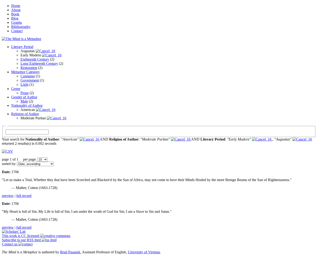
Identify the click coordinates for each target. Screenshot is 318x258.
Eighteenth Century (34, 59)
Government (29, 80)
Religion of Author (25, 114)
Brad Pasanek (70, 252)
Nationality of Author (27, 105)
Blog (14, 18)
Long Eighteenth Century (39, 63)
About (15, 10)
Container (27, 76)
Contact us (10, 244)
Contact (17, 31)
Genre (15, 89)
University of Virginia (144, 252)
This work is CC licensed (21, 236)
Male (24, 101)
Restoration (28, 68)
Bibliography (20, 27)
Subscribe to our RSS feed (22, 240)
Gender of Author (24, 97)
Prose (24, 93)
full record (23, 196)
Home (15, 6)
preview (8, 196)
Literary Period (22, 47)
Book (15, 14)
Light (24, 84)
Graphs (16, 22)
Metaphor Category (25, 72)
